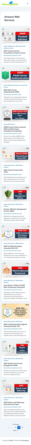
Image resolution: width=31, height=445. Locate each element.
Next (15, 430)
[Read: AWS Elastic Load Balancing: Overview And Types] (15, 387)
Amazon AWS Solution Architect (12, 85)
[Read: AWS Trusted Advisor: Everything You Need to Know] (15, 35)
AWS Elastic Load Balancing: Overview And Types (14, 403)
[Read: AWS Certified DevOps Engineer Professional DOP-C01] (15, 311)
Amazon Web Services (9, 124)
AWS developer (19, 243)
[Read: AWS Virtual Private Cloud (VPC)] (15, 155)
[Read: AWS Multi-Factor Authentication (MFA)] (15, 75)
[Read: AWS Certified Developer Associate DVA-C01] (15, 233)
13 (15, 427)
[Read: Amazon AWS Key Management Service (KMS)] (15, 194)
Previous (15, 424)
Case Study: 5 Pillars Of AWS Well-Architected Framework (14, 286)
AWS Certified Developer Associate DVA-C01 (13, 247)
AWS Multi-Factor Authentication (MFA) (11, 91)
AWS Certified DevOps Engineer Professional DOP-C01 (15, 325)
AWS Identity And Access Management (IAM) (13, 364)
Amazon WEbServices (9, 46)
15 (22, 427)
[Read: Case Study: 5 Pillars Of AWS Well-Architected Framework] (15, 270)
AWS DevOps (18, 46)
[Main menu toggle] (27, 3)
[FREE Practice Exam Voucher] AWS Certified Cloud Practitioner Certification (15, 129)
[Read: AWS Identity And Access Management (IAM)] (15, 348)
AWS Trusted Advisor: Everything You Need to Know (14, 52)
